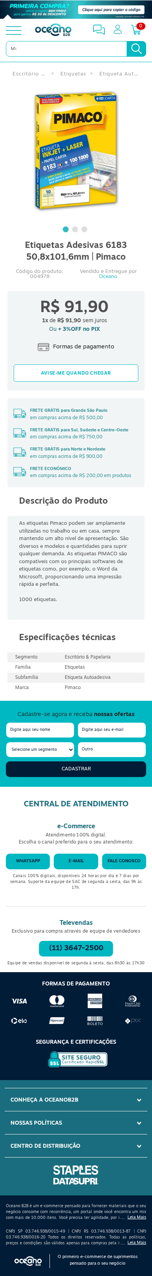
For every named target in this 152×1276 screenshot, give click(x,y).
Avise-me (76, 373)
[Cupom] (76, 9)
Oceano (108, 276)
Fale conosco (124, 861)
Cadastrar (76, 769)
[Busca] (136, 49)
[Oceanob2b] (53, 30)
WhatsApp (28, 861)
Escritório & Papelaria (30, 74)
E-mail (76, 861)
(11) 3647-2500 (76, 948)
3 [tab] (85, 230)
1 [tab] (67, 230)
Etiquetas (73, 74)
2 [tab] (76, 230)
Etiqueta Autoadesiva (120, 74)
